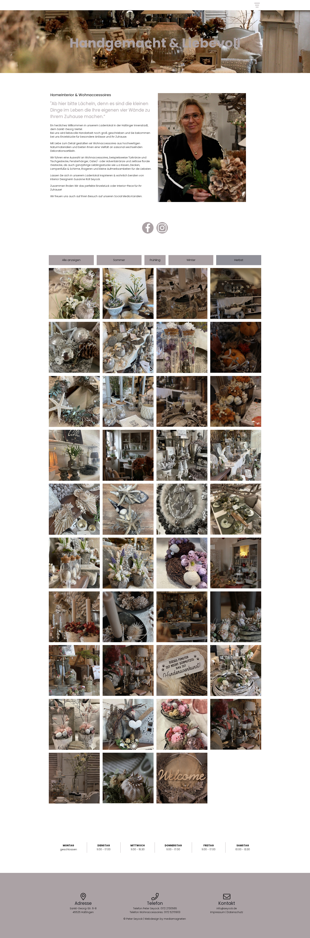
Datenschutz (235, 912)
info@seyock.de (227, 908)
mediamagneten (175, 919)
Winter (191, 260)
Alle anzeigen (71, 260)
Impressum (217, 912)
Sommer (119, 260)
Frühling (155, 260)
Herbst (238, 260)
